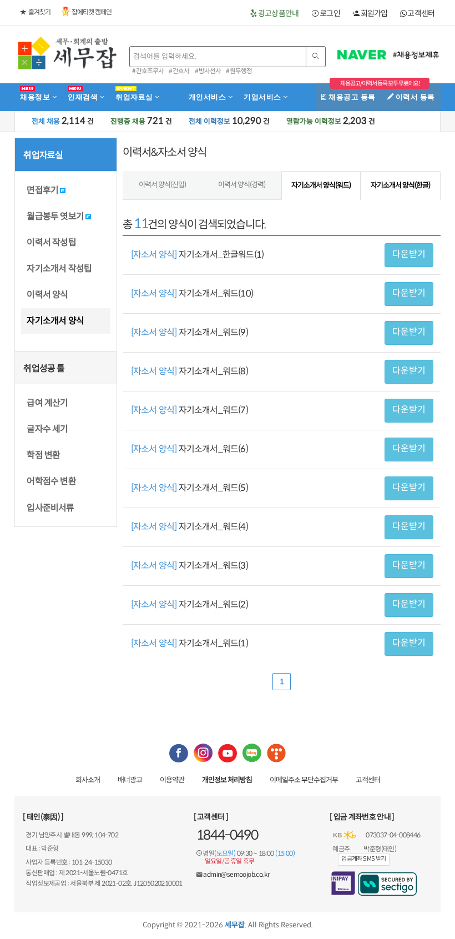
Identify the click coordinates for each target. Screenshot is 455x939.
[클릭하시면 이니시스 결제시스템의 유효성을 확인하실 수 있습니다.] (343, 883)
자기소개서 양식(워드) (321, 185)
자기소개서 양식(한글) (400, 185)
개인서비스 (208, 97)
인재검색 (84, 97)
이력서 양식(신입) (162, 184)
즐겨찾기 (39, 12)
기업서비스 (263, 97)
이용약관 (172, 780)
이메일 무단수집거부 (304, 780)
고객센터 (420, 13)
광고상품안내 (277, 13)
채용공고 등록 (351, 97)
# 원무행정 (239, 71)
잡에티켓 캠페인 (92, 12)
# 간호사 (179, 71)
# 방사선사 (208, 71)
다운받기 (409, 254)
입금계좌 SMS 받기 (363, 858)
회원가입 (373, 13)
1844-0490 (227, 835)
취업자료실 (135, 97)
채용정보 (36, 97)
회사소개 (87, 780)
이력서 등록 (414, 97)
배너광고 (130, 780)
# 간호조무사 (148, 71)
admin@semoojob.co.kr (236, 874)
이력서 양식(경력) (241, 184)
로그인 (329, 13)
